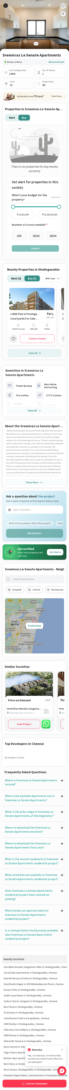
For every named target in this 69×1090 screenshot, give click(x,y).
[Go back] (5, 5)
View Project (24, 724)
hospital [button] (16, 589)
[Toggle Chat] (61, 1070)
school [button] (36, 589)
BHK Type (50, 278)
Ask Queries (34, 533)
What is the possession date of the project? (30, 523)
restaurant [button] (57, 589)
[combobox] (37, 579)
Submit (35, 248)
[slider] (13, 207)
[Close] (62, 1050)
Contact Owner (37, 338)
